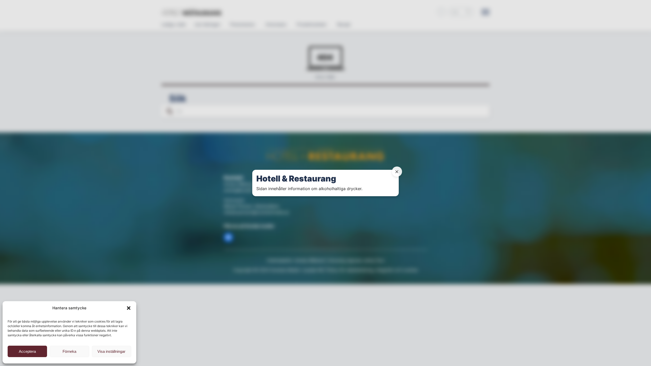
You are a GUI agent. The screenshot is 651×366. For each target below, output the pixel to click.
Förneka (69, 351)
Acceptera (27, 351)
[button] (128, 308)
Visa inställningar (111, 351)
